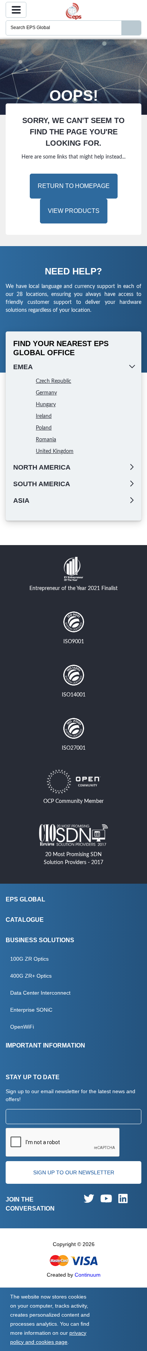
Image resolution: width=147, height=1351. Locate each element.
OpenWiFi (22, 1027)
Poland (44, 428)
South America (41, 484)
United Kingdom (55, 451)
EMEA (23, 367)
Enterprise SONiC (31, 1010)
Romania (46, 439)
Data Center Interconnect (40, 993)
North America (41, 467)
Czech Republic (53, 381)
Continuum (88, 1275)
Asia (21, 500)
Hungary (46, 404)
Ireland (44, 416)
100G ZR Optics (29, 959)
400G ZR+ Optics (31, 976)
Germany (46, 393)
